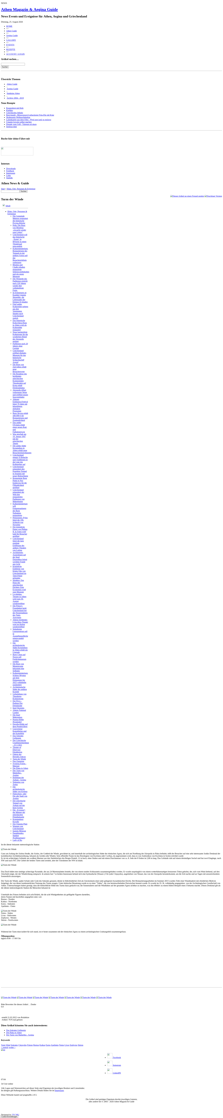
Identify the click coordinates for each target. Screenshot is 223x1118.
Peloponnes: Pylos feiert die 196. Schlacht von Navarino (20, 521)
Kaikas (42, 1045)
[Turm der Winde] (8, 997)
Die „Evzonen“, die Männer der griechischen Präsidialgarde (19, 813)
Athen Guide (11, 31)
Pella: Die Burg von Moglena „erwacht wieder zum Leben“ (19, 228)
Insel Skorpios (18, 708)
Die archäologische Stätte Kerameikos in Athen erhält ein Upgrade (20, 647)
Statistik (9, 178)
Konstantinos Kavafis (18, 820)
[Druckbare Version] (213, 196)
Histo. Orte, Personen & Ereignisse (21, 189)
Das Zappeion (18, 761)
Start (3, 189)
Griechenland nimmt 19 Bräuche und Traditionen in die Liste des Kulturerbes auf (20, 459)
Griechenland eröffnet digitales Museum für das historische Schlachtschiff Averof (19, 356)
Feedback (10, 171)
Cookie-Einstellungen (9, 1117)
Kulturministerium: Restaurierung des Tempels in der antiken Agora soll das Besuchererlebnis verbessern (20, 255)
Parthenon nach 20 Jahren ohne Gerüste (20, 346)
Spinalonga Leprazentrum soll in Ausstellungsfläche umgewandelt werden (20, 635)
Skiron (80, 1045)
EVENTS (10, 45)
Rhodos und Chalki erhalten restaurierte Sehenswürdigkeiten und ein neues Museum (21, 271)
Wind (8, 1045)
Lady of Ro (17, 840)
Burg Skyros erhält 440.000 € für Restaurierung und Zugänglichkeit (20, 416)
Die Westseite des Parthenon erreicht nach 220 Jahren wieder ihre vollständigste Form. (20, 284)
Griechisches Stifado (14, 113)
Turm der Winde (19, 759)
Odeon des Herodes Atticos (19, 755)
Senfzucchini (11, 127)
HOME (9, 26)
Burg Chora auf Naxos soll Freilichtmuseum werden (19, 658)
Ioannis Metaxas (19, 831)
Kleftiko (9, 110)
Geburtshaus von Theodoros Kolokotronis (19, 696)
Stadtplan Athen (13, 93)
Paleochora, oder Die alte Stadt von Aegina (20, 796)
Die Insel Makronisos (17, 716)
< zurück (4, 1047)
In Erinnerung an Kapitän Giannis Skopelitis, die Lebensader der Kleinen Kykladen (20, 297)
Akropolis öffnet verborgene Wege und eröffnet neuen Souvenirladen (20, 393)
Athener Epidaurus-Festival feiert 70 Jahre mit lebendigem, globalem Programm (20, 405)
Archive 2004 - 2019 (15, 98)
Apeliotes (55, 1045)
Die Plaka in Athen (20, 768)
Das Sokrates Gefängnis (18, 737)
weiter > (12, 1047)
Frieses (30, 1045)
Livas (67, 1045)
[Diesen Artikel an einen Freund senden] (187, 196)
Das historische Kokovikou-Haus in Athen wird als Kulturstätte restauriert (20, 325)
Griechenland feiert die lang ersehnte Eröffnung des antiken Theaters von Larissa (19, 544)
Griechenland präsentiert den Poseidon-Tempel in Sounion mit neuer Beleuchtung (20, 471)
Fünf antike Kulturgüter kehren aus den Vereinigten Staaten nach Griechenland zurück (20, 311)
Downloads (11, 168)
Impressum (10, 173)
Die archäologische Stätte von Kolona (20, 789)
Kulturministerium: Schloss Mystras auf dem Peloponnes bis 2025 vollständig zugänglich (20, 679)
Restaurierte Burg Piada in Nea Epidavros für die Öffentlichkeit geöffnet (20, 483)
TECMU (15, 1115)
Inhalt (8, 206)
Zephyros (73, 1045)
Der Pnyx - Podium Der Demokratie (18, 703)
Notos (61, 1045)
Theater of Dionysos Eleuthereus (17, 749)
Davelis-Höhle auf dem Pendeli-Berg (20, 725)
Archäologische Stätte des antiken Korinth (20, 689)
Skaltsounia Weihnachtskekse (18, 117)
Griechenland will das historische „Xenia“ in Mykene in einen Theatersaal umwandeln (20, 240)
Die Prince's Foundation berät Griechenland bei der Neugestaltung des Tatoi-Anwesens (20, 612)
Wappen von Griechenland (18, 827)
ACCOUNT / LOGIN (15, 54)
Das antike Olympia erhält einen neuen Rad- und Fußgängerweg (20, 427)
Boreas (36, 1045)
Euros (48, 1045)
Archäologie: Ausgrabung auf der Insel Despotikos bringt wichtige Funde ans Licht (20, 558)
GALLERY (11, 40)
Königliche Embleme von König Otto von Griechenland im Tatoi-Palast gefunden (19, 572)
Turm (3, 1045)
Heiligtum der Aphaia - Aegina (19, 778)
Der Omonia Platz (20, 824)
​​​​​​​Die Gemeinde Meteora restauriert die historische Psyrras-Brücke (20, 219)
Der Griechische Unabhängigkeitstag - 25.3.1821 (21, 742)
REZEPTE (10, 49)
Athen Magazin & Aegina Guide (29, 9)
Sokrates (14, 1045)
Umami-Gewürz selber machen (19, 122)
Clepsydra (22, 1045)
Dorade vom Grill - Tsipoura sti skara (21, 124)
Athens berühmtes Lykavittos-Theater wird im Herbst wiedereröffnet (20, 623)
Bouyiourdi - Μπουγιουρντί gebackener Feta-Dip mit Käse (30, 115)
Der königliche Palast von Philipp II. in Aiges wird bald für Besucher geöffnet (20, 531)
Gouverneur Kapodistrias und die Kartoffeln (19, 731)
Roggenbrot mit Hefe (14, 108)
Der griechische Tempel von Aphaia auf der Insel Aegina (19, 804)
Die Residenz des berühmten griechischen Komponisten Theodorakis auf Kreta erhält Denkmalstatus (20, 381)
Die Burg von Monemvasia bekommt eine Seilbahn (18, 667)
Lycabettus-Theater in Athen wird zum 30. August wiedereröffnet (19, 599)
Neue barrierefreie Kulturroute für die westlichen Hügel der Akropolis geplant (20, 336)
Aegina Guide (12, 35)
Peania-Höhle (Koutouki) (18, 720)
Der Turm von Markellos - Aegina (18, 772)
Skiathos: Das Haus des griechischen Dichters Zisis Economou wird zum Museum (19, 586)
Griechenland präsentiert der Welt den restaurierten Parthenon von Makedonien (19, 496)
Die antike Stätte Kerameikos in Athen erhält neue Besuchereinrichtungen (22, 449)
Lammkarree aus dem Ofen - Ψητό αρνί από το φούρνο (28, 120)
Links (8, 175)
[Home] (3, 1050)
